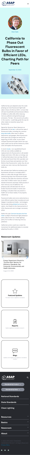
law (14, 129)
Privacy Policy (5, 445)
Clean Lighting (7, 408)
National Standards (10, 396)
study (8, 149)
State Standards (8, 402)
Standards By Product (12, 384)
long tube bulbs (6, 133)
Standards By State (12, 389)
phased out (16, 204)
